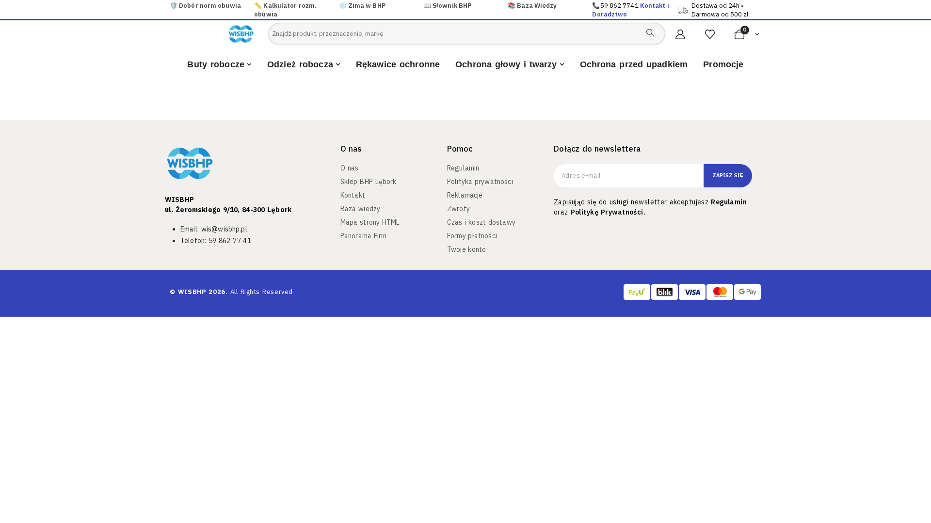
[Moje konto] (680, 34)
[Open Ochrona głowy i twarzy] (562, 64)
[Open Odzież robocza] (338, 64)
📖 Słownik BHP (447, 5)
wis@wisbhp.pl (224, 229)
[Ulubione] (710, 34)
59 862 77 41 (230, 240)
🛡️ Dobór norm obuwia (205, 5)
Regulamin (729, 202)
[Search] (650, 32)
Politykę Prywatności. (608, 212)
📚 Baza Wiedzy (532, 5)
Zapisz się (727, 175)
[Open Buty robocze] (249, 64)
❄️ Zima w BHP (362, 5)
